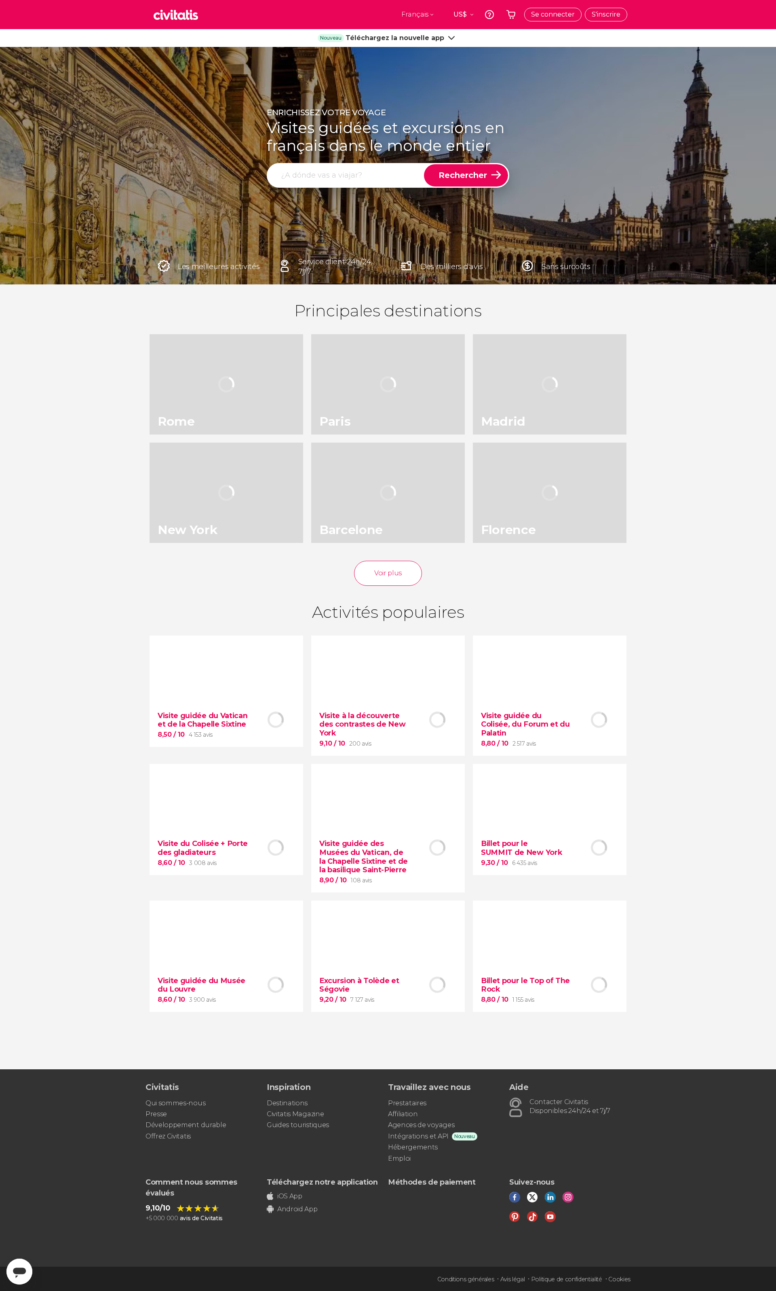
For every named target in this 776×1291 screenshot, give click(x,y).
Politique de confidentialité (566, 1279)
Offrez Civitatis (168, 1136)
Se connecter (553, 14)
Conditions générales (465, 1279)
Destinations (287, 1103)
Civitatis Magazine (295, 1114)
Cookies (619, 1279)
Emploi (399, 1158)
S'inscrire (606, 14)
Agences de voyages (421, 1125)
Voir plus (388, 573)
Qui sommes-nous (175, 1103)
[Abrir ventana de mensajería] (19, 1272)
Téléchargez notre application (322, 1182)
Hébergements (413, 1147)
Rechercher (463, 175)
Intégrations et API (418, 1136)
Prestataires (407, 1103)
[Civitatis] (176, 14)
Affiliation (403, 1114)
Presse (156, 1114)
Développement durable (186, 1125)
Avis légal (512, 1279)
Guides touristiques (298, 1125)
